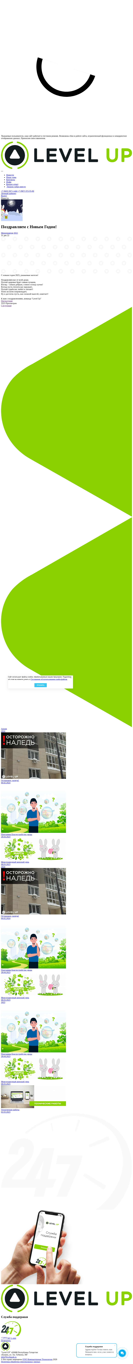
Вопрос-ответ (12, 184)
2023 (3, 1002)
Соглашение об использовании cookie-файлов (49, 679)
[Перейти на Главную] (66, 168)
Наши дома (11, 177)
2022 (16, 233)
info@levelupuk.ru (8, 1357)
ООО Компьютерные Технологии (37, 1359)
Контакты (10, 180)
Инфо (8, 182)
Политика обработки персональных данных (20, 1362)
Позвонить (6, 1341)
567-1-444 (8, 1338)
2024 (3, 731)
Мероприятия (7, 233)
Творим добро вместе (16, 187)
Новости (10, 175)
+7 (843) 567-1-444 (9, 191)
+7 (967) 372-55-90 (26, 191)
